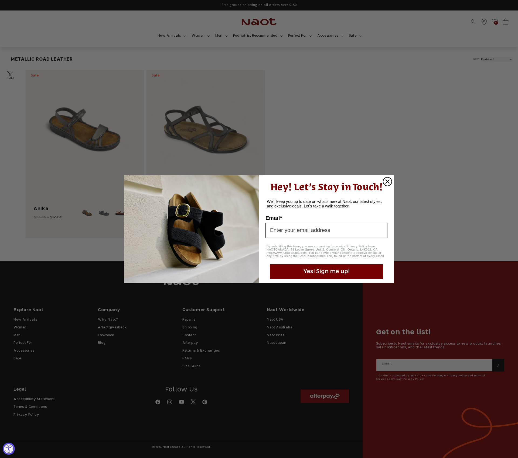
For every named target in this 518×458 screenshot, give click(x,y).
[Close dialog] (387, 181)
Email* (273, 218)
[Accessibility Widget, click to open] (9, 449)
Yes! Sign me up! (326, 271)
